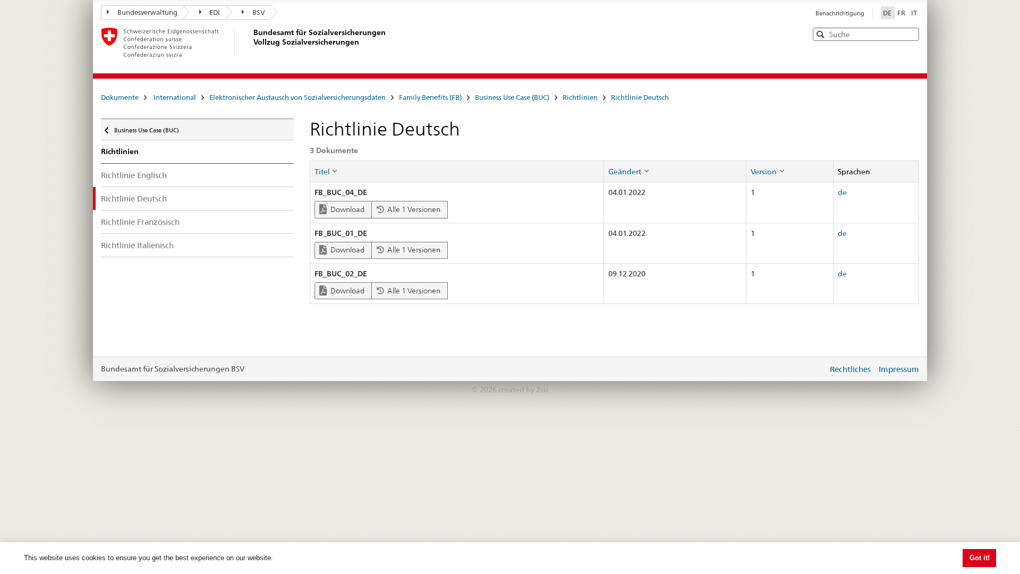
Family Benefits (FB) (430, 97)
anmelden (811, 369)
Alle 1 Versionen (413, 209)
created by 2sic (523, 389)
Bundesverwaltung (147, 12)
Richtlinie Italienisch (137, 245)
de (842, 192)
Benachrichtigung (839, 13)
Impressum (899, 369)
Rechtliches (850, 369)
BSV (258, 12)
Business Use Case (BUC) (512, 97)
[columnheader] (457, 171)
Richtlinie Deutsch (640, 97)
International (175, 97)
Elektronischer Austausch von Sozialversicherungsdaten (297, 97)
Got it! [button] (980, 558)
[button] (910, 33)
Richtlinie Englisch (134, 175)
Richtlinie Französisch (140, 222)
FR (902, 13)
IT (914, 13)
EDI (214, 12)
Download (346, 209)
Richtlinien (580, 97)
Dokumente (120, 97)
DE (888, 13)
